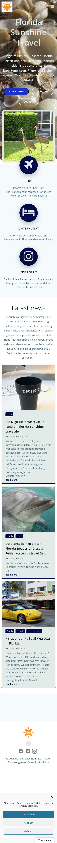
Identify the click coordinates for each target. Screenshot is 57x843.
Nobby (11, 436)
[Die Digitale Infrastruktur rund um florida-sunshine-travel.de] (28, 387)
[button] (52, 797)
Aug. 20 (23, 436)
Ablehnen (28, 823)
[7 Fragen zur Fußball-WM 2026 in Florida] (28, 604)
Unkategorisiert (34, 631)
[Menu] (52, 6)
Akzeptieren (29, 814)
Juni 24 (22, 648)
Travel (19, 536)
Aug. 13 (23, 558)
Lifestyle (20, 631)
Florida (10, 536)
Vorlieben (28, 831)
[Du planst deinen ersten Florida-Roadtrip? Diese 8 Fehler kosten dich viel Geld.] (28, 509)
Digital (9, 414)
